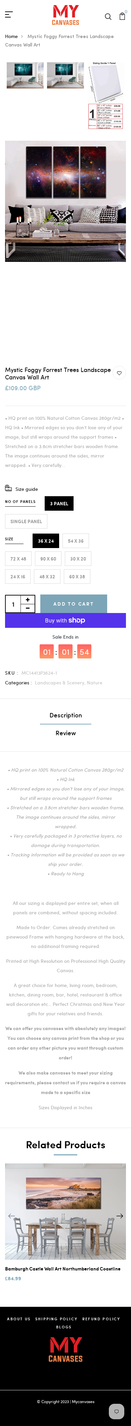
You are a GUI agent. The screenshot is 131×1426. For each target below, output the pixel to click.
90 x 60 (48, 558)
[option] (25, 76)
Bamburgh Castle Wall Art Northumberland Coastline (63, 1268)
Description (65, 716)
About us (19, 1319)
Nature (94, 682)
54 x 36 (76, 540)
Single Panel (26, 521)
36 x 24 (46, 540)
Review (65, 734)
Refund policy (101, 1319)
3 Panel (59, 503)
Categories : (18, 682)
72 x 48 (18, 558)
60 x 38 (77, 576)
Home (11, 36)
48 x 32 (47, 576)
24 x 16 (17, 576)
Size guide (26, 489)
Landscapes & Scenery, (61, 682)
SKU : (11, 673)
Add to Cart (73, 603)
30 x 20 (78, 558)
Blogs (64, 1327)
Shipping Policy (56, 1319)
